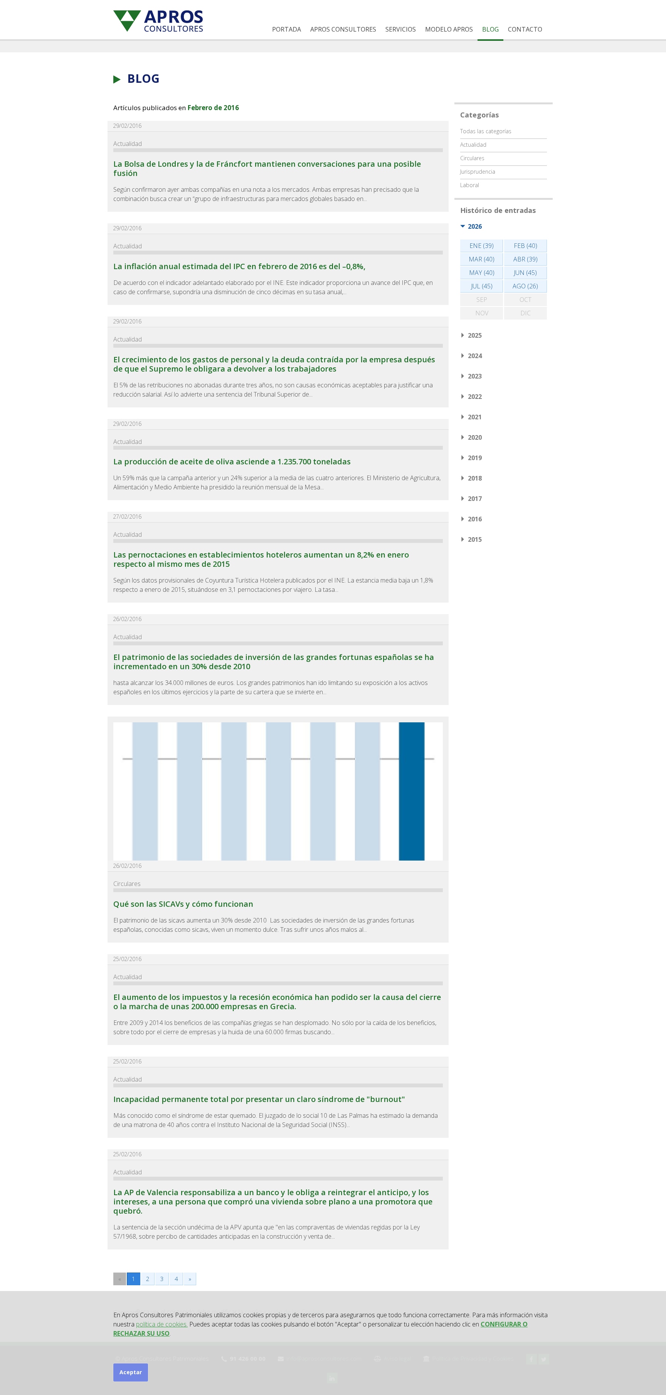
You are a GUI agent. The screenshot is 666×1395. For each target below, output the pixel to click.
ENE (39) (481, 245)
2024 (475, 356)
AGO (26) (525, 286)
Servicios (400, 29)
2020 (475, 437)
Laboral (469, 185)
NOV (481, 313)
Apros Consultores (343, 29)
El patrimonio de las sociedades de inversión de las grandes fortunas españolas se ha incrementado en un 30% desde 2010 (273, 662)
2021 (475, 417)
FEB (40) (525, 245)
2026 (475, 226)
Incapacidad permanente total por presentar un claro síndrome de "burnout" (259, 1099)
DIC (525, 313)
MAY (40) (481, 272)
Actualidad (127, 143)
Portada (286, 29)
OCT (525, 299)
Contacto (525, 29)
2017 (475, 498)
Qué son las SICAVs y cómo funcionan (183, 904)
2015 (475, 539)
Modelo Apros (449, 29)
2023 (475, 376)
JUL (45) (482, 286)
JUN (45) (525, 272)
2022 (475, 396)
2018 (475, 478)
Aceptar (130, 1372)
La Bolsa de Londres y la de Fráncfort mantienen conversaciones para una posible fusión (267, 168)
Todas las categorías (485, 131)
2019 (475, 458)
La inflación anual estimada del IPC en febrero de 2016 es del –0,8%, (239, 266)
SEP (481, 299)
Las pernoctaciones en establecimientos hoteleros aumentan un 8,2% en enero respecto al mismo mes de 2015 (261, 559)
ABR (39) (525, 259)
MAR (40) (481, 259)
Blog (490, 29)
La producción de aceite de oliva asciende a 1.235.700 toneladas (232, 461)
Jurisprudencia (477, 171)
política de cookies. (162, 1324)
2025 (475, 335)
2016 (475, 519)
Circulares (127, 883)
